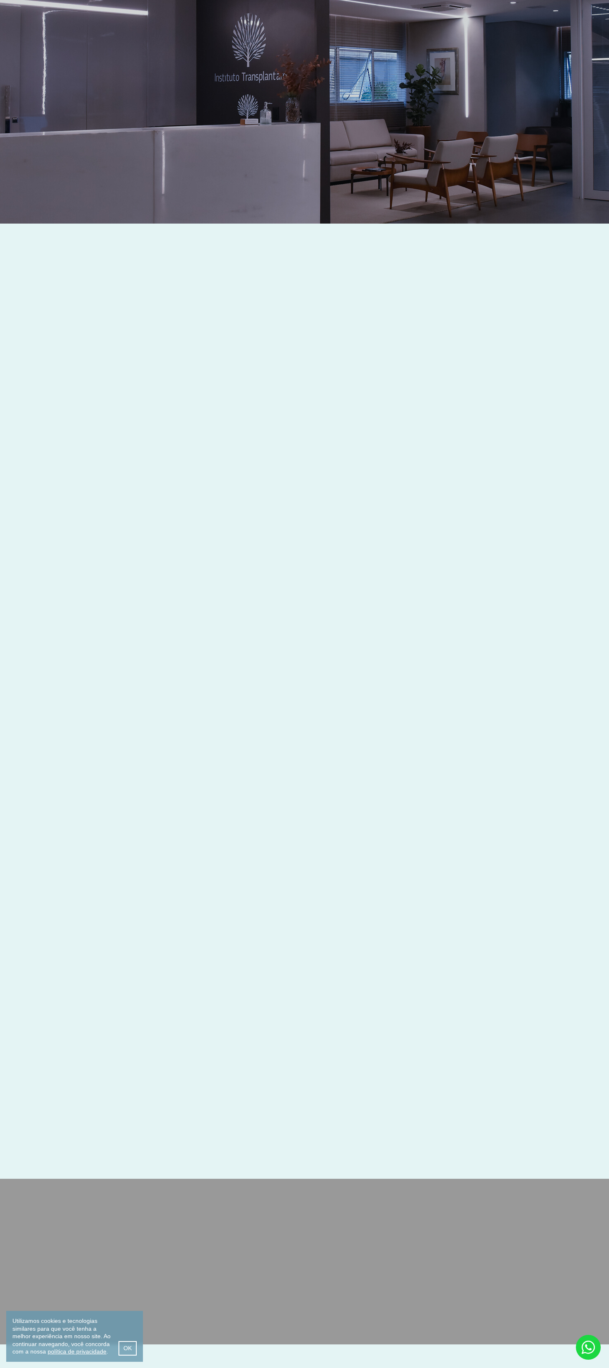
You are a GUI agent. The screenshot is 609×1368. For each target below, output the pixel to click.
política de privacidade (77, 1351)
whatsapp (588, 1347)
